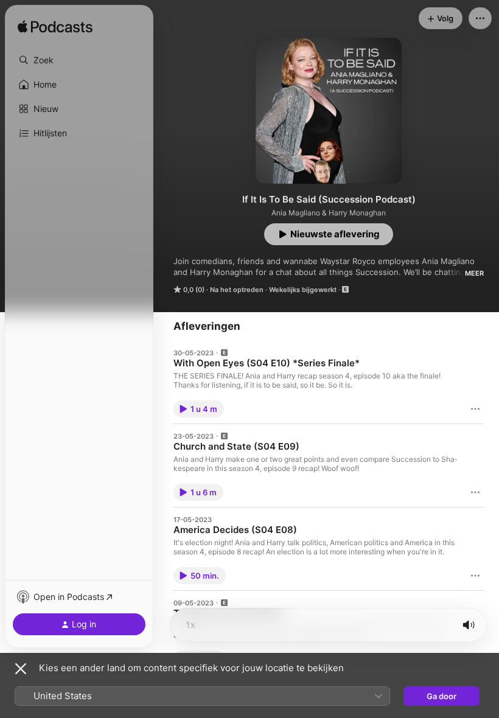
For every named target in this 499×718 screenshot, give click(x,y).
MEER (474, 273)
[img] (55, 27)
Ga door (441, 696)
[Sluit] (20, 668)
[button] (79, 60)
